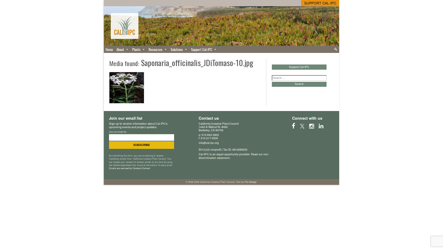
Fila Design (251, 181)
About (120, 49)
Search (299, 83)
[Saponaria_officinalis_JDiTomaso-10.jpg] (126, 102)
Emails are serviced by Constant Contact (129, 168)
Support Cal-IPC (320, 3)
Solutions (177, 49)
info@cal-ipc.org (209, 143)
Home (109, 49)
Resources (155, 49)
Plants (136, 49)
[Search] (335, 49)
